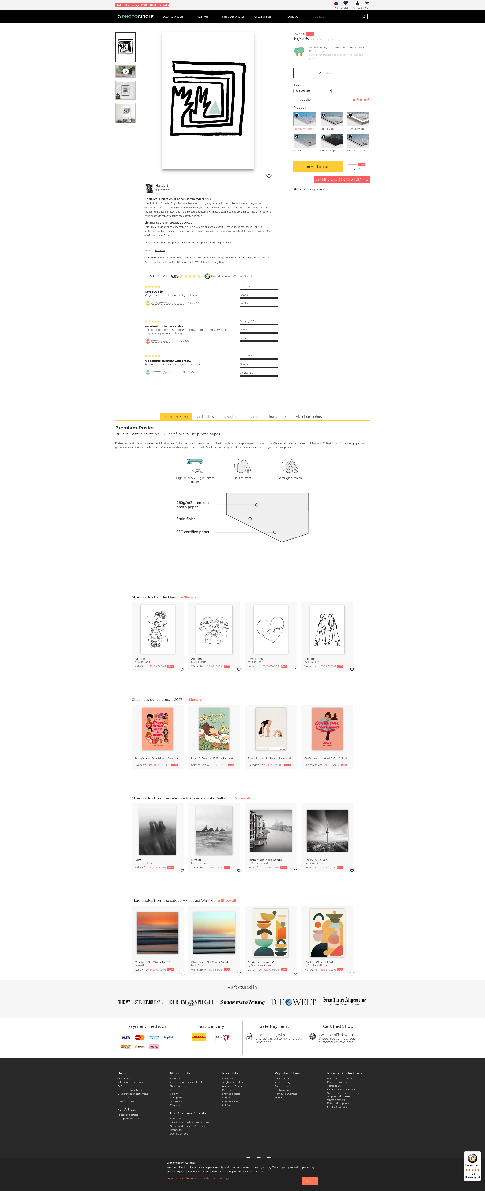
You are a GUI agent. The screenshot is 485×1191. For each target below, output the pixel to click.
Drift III (196, 860)
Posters (226, 1090)
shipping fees (337, 39)
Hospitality (176, 1130)
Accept (310, 1180)
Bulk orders (176, 1118)
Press (173, 1090)
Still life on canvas (337, 1106)
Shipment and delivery (130, 1082)
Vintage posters (336, 1099)
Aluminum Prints (232, 1086)
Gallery (174, 1093)
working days (310, 189)
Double (140, 659)
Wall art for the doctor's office (160, 262)
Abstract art (334, 1085)
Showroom (176, 1086)
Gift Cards (227, 1105)
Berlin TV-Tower (315, 860)
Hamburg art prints (286, 1093)
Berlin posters (282, 1078)
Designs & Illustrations (228, 257)
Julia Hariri (163, 189)
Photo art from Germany (341, 1082)
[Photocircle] (135, 17)
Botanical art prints (338, 1103)
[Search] (364, 16)
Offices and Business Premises (187, 1126)
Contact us (123, 1078)
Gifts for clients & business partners (189, 1122)
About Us (175, 1078)
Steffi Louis (144, 965)
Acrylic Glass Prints (232, 1082)
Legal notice (124, 1097)
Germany (160, 249)
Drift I (139, 860)
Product (299, 107)
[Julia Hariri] (148, 188)
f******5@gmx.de (161, 341)
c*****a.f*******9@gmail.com (167, 303)
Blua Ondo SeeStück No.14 (209, 962)
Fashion (310, 659)
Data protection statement (132, 1093)
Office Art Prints (185, 262)
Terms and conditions (129, 1090)
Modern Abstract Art (262, 962)
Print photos (177, 1097)
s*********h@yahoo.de (163, 372)
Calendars (228, 1078)
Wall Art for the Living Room (210, 262)
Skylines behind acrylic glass (343, 1093)
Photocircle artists (127, 1114)
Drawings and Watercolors (256, 257)
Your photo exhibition (129, 1118)
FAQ (119, 1086)
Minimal (211, 257)
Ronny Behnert (259, 863)
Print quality (302, 99)
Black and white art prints (341, 1078)
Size (296, 84)
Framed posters (231, 1093)
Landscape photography (341, 1089)
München (280, 1097)
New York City (282, 1082)
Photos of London (284, 1090)
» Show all (190, 597)
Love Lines (255, 659)
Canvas (226, 1097)
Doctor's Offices (179, 1133)
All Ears (196, 659)
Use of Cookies (125, 1101)
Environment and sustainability (187, 1082)
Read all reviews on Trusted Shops (231, 276)
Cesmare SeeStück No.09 (152, 962)
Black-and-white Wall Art (172, 257)
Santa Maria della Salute (265, 860)
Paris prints (281, 1086)
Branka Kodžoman (261, 965)
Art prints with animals (340, 1096)
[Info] (297, 115)
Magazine (175, 1105)
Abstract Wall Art (196, 257)
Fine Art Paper (230, 1101)
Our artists (176, 1101)
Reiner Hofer (145, 863)
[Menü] (479, 1153)
